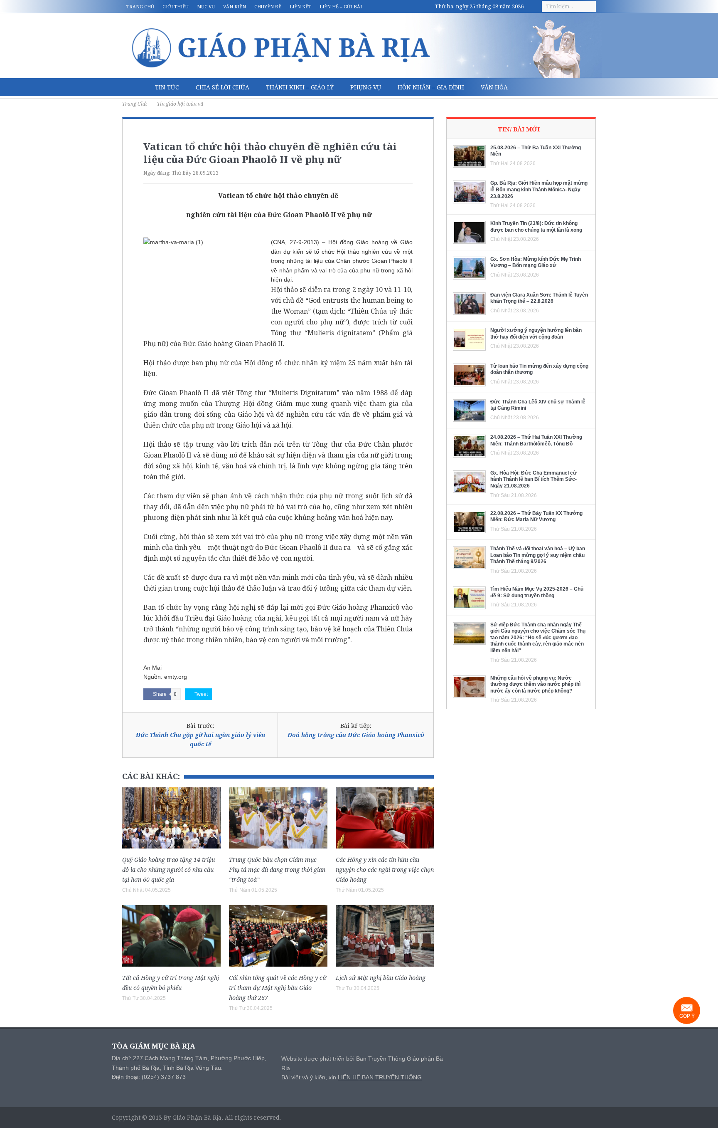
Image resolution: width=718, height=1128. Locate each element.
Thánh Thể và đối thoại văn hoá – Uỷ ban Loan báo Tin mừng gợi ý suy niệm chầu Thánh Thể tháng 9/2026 (537, 555)
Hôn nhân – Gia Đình (431, 87)
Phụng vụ (365, 87)
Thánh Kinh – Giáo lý (300, 87)
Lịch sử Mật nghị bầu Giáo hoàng (380, 978)
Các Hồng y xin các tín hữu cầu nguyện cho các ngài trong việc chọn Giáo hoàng (385, 869)
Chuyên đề (267, 6)
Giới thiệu (175, 6)
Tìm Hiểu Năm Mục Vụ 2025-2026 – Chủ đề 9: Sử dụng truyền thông (536, 592)
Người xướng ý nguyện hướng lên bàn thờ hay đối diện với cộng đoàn (536, 333)
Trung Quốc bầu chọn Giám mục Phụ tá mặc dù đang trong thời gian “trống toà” (277, 869)
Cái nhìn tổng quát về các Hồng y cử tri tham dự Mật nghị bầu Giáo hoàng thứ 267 (277, 988)
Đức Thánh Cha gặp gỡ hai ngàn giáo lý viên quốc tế (200, 739)
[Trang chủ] (134, 87)
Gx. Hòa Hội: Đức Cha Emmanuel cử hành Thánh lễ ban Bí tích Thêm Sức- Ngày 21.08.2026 (533, 479)
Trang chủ (140, 6)
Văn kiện (234, 6)
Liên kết (300, 6)
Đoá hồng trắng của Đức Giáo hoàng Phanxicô (356, 735)
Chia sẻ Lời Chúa (222, 87)
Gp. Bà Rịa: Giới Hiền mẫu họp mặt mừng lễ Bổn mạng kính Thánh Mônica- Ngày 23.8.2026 (539, 189)
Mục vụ (206, 6)
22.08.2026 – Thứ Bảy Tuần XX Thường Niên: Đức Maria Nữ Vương (536, 516)
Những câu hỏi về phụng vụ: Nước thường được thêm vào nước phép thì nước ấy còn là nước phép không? (535, 684)
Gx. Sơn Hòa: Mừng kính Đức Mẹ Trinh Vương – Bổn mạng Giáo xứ (535, 262)
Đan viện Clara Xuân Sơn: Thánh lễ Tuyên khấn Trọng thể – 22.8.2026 (539, 298)
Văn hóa (494, 87)
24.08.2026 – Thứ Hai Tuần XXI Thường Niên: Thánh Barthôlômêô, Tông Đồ (536, 440)
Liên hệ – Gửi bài (341, 6)
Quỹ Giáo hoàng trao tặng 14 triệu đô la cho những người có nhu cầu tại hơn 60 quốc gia (168, 869)
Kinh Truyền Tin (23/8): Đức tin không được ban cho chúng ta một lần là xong (536, 226)
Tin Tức (167, 87)
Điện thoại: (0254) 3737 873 (149, 1077)
